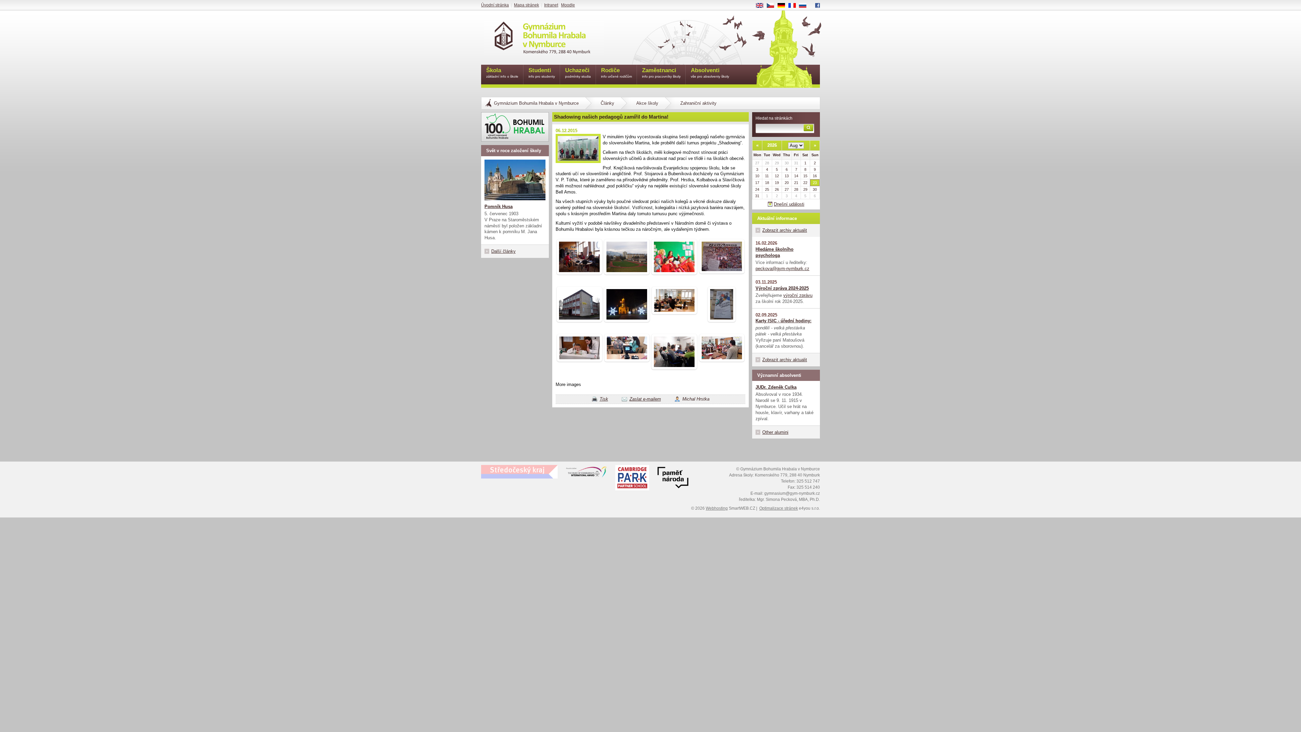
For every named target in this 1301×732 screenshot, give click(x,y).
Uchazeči (578, 72)
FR (794, 6)
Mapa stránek (526, 5)
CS (773, 6)
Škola (502, 72)
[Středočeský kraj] (519, 472)
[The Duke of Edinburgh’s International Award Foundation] (586, 473)
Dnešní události (789, 204)
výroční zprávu (797, 295)
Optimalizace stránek (778, 508)
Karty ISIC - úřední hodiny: (783, 320)
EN (762, 6)
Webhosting (717, 508)
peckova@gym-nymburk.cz (782, 268)
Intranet (551, 5)
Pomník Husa (498, 206)
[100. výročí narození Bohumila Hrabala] (515, 127)
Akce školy (647, 103)
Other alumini (775, 432)
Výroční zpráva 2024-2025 (782, 288)
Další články (503, 251)
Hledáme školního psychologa (774, 252)
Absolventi (710, 72)
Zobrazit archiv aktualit (784, 230)
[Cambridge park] (673, 478)
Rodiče (616, 72)
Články (607, 103)
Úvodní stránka (495, 5)
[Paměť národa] (632, 478)
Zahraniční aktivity (698, 103)
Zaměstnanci (661, 72)
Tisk (604, 399)
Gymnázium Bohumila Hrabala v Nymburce (536, 103)
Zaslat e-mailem (645, 399)
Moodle (568, 5)
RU (805, 6)
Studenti (542, 72)
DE (784, 6)
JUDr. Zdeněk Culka (776, 387)
